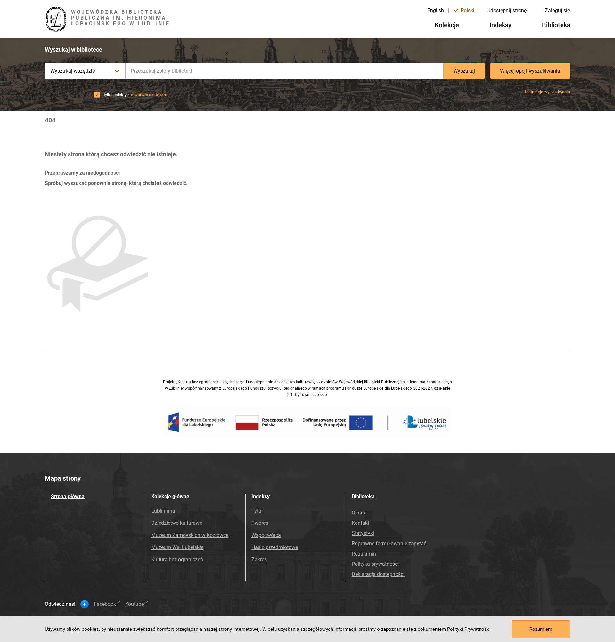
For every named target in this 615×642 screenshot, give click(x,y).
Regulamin (364, 554)
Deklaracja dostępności (378, 574)
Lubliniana (163, 511)
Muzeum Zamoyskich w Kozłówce (189, 535)
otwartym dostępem (149, 94)
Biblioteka (556, 25)
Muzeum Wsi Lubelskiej (178, 547)
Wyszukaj (464, 71)
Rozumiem (540, 629)
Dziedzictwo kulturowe (176, 523)
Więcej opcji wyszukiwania (530, 71)
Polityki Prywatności (469, 629)
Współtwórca (266, 535)
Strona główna (68, 496)
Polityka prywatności (375, 564)
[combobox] (284, 71)
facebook (105, 604)
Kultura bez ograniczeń (177, 559)
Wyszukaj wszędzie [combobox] (72, 71)
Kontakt (360, 523)
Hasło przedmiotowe (274, 547)
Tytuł (257, 511)
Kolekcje (447, 25)
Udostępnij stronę (507, 10)
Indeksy (500, 25)
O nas (358, 513)
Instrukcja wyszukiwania (547, 91)
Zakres (259, 559)
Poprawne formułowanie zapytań (389, 543)
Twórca (259, 523)
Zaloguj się (557, 10)
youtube (134, 604)
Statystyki (363, 533)
